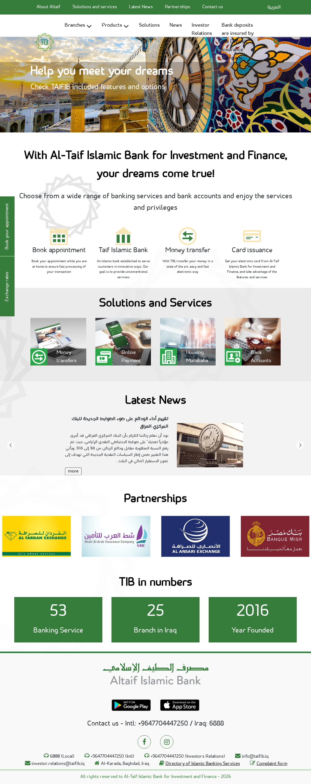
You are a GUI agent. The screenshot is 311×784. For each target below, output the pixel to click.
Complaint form (272, 764)
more (73, 471)
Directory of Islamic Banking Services (203, 764)
